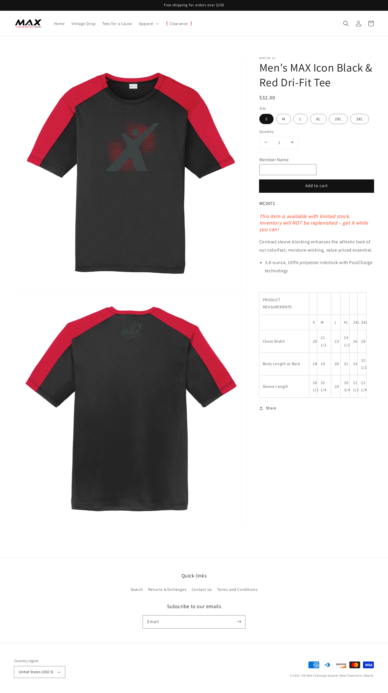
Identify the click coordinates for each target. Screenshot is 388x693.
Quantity (266, 131)
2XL (338, 118)
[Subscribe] (239, 621)
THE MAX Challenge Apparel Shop (323, 675)
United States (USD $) (36, 671)
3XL (359, 118)
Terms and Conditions (237, 589)
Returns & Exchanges (167, 589)
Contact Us (202, 589)
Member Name (274, 160)
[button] (148, 24)
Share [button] (271, 408)
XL (318, 118)
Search (137, 589)
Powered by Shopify (360, 675)
